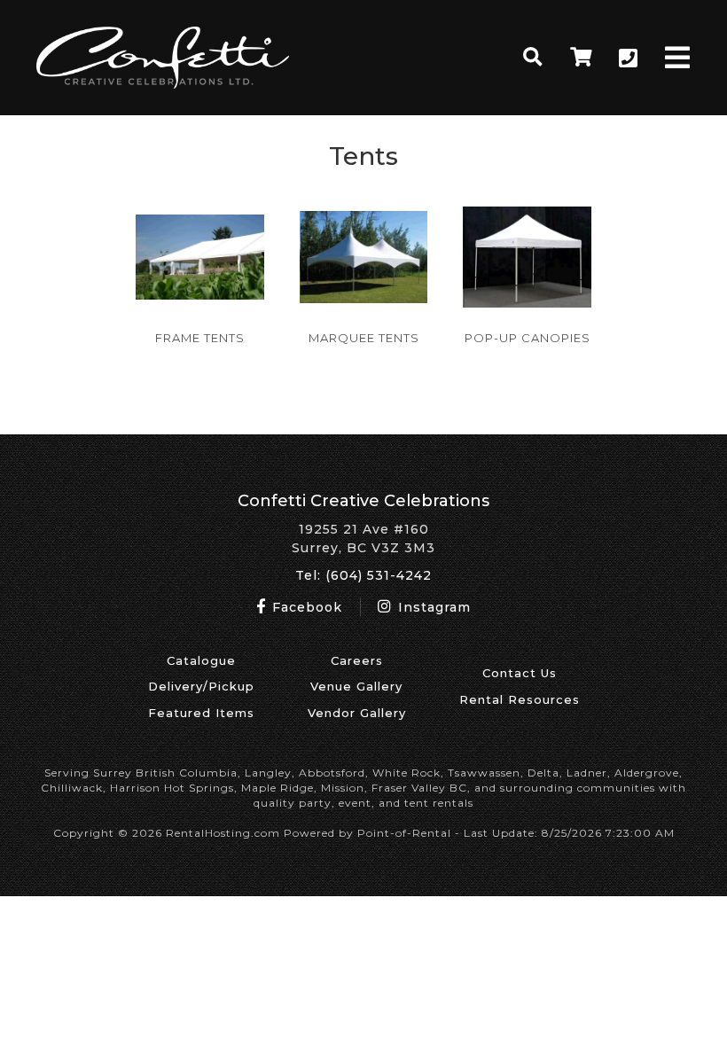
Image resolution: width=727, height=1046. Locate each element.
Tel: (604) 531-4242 (363, 575)
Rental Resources (519, 699)
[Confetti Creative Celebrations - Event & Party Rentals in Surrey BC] (162, 84)
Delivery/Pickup (201, 686)
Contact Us (519, 673)
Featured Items (201, 713)
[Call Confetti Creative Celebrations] (628, 58)
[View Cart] (581, 57)
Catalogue (201, 660)
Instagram (432, 607)
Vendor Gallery (357, 713)
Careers (357, 660)
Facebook (305, 607)
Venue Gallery (356, 686)
